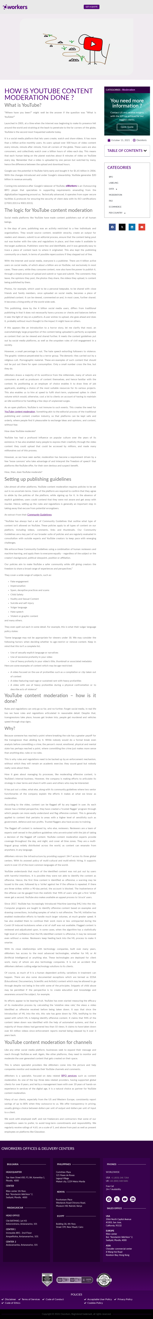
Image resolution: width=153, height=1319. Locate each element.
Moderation (128, 89)
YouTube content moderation (19, 411)
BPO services (69, 1075)
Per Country (115, 213)
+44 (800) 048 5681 (118, 1181)
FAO (111, 201)
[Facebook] (109, 1199)
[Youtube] (125, 1199)
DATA (111, 189)
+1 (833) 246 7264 (120, 1177)
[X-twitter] (117, 1199)
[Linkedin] (133, 1199)
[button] (145, 150)
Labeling (113, 183)
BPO (111, 177)
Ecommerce (115, 207)
